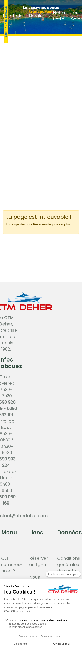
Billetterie (12, 16)
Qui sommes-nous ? (11, 564)
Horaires (38, 16)
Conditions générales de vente (68, 564)
